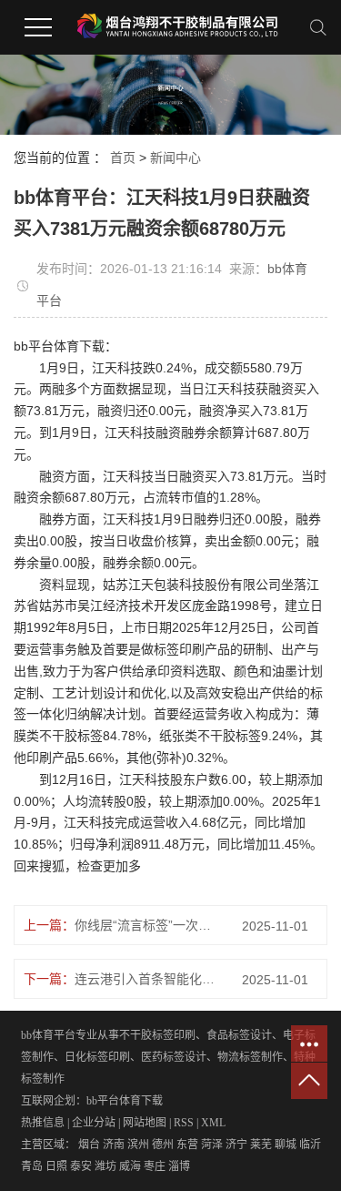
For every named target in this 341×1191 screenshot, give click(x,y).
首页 (122, 157)
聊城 (285, 1144)
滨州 (138, 1144)
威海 (130, 1166)
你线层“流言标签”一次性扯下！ (148, 925)
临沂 (310, 1144)
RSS (184, 1122)
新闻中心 (175, 157)
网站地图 (144, 1122)
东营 (187, 1144)
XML (213, 1122)
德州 (163, 1144)
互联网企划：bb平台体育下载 (92, 1100)
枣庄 (154, 1166)
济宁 (236, 1144)
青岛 (32, 1166)
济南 (114, 1144)
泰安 (81, 1166)
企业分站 (93, 1122)
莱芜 (261, 1144)
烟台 (89, 1144)
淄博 (179, 1166)
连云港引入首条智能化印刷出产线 (148, 979)
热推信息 (43, 1122)
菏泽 (212, 1144)
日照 (56, 1166)
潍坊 (105, 1166)
